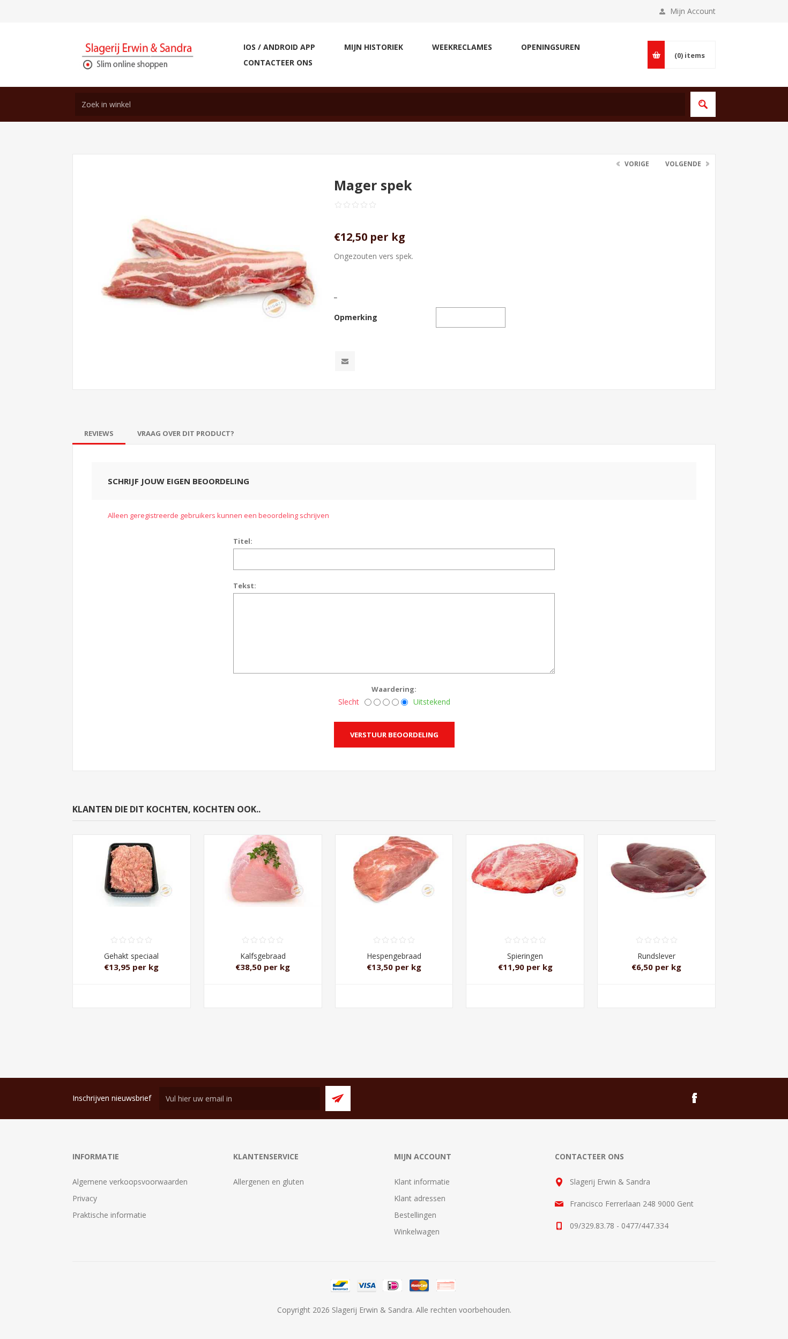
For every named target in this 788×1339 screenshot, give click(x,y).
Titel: (242, 541)
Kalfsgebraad (263, 956)
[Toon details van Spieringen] (525, 864)
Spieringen (525, 956)
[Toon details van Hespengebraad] (394, 864)
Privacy (84, 1198)
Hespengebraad (394, 956)
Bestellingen (415, 1215)
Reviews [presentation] (99, 433)
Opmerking (355, 317)
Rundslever (656, 956)
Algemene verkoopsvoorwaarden (130, 1182)
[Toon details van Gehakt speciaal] (131, 864)
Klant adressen (419, 1198)
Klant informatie (422, 1182)
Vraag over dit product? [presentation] (185, 433)
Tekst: (244, 585)
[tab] (98, 433)
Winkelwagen (417, 1231)
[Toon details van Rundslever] (656, 864)
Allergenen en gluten (268, 1182)
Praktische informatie (109, 1215)
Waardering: (394, 689)
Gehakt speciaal (131, 956)
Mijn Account (693, 11)
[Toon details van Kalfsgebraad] (263, 864)
